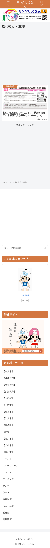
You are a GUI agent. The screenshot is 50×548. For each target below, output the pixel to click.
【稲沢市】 (8, 452)
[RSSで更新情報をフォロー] (27, 300)
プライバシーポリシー (25, 539)
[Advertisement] (25, 56)
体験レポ (7, 499)
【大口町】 (8, 398)
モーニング (8, 479)
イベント (7, 459)
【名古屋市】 (9, 385)
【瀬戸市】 (8, 439)
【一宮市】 (8, 371)
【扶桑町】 (8, 425)
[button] (44, 248)
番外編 (6, 512)
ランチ (6, 485)
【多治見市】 (9, 391)
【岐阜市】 (8, 412)
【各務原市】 (9, 378)
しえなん (25, 295)
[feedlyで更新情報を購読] (23, 300)
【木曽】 (7, 432)
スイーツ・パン (10, 465)
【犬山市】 (8, 445)
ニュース (7, 472)
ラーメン (7, 492)
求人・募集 (8, 506)
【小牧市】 (8, 405)
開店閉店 (7, 519)
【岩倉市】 (8, 418)
